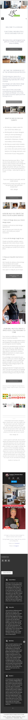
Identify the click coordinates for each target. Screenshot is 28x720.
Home (4, 716)
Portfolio (9, 716)
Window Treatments (16, 716)
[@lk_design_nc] (7, 475)
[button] (4, 642)
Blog (21, 717)
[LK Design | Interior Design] (14, 1)
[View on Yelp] (7, 676)
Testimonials (16, 717)
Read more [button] (8, 669)
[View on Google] (7, 580)
